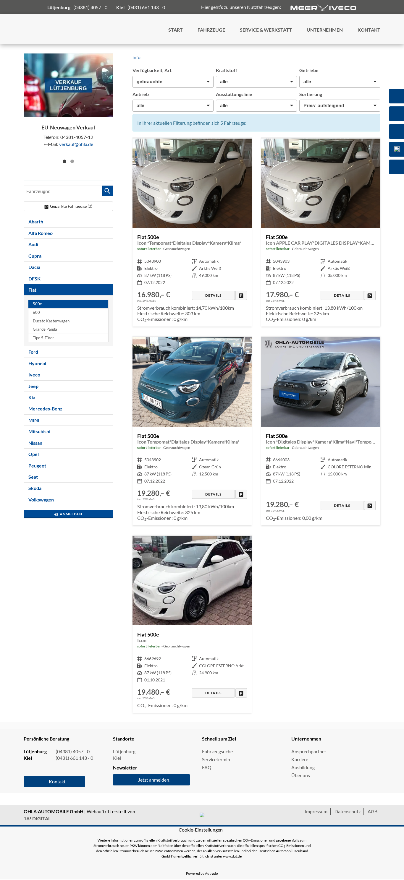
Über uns (300, 775)
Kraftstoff (226, 70)
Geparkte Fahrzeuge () (71, 206)
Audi (33, 244)
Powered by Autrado (202, 873)
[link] (241, 295)
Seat (33, 477)
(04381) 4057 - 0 (90, 7)
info (136, 57)
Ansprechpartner (308, 751)
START (175, 30)
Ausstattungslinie (234, 94)
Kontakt (57, 781)
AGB (372, 811)
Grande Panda (45, 329)
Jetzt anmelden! (154, 779)
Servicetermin (216, 759)
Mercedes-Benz (45, 408)
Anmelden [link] (71, 514)
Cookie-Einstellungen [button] (201, 829)
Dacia (34, 267)
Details (213, 295)
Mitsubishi (39, 431)
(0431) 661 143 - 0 (146, 7)
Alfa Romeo (40, 233)
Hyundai (37, 363)
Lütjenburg (124, 751)
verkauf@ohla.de (76, 144)
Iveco (34, 374)
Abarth (35, 221)
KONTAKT (369, 30)
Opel (33, 454)
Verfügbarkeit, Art (152, 70)
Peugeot (37, 465)
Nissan (35, 443)
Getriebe (309, 70)
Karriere (299, 759)
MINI (33, 420)
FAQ (206, 767)
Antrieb (140, 94)
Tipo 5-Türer (43, 338)
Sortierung (310, 94)
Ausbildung (303, 767)
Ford (33, 352)
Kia (31, 397)
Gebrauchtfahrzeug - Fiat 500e (192, 233)
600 (36, 312)
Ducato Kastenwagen (51, 321)
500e (37, 304)
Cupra (34, 256)
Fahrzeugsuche (217, 751)
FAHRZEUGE (211, 30)
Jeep (33, 386)
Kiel (117, 758)
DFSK (34, 278)
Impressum (316, 811)
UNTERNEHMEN (325, 30)
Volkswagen (41, 499)
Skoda (34, 488)
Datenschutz (347, 811)
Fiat (32, 290)
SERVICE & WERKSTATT (266, 30)
